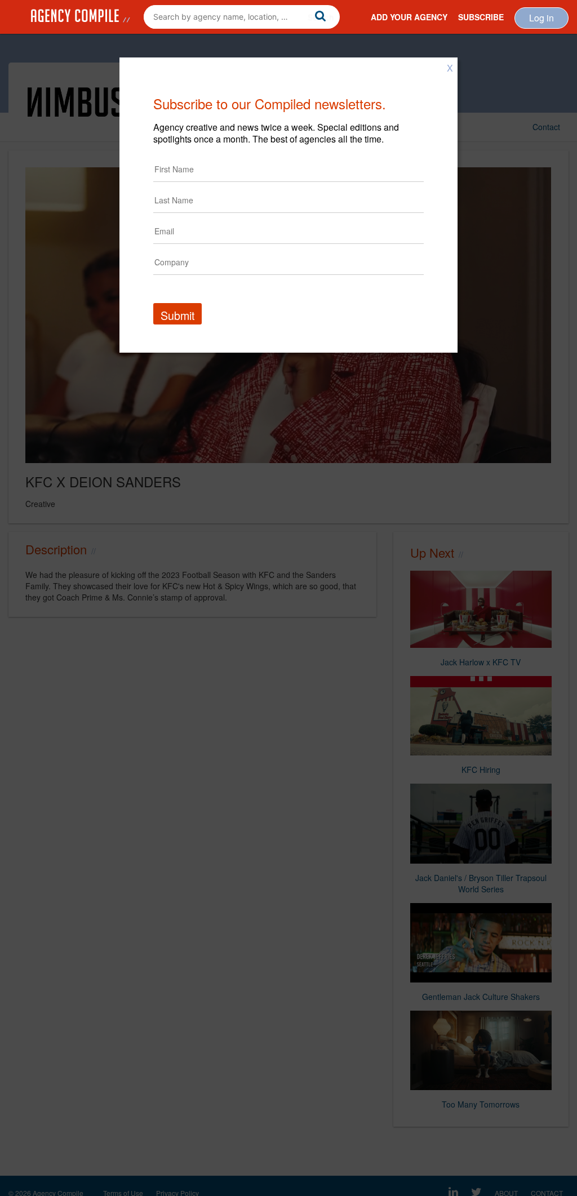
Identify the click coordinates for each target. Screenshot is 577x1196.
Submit (177, 315)
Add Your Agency (409, 17)
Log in (541, 17)
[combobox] (242, 17)
